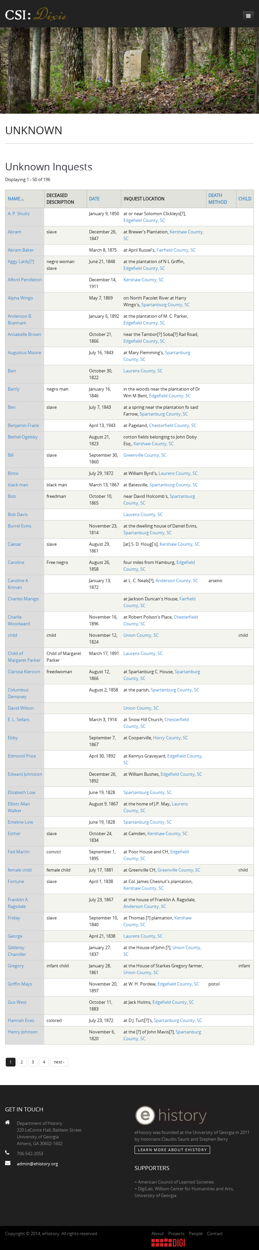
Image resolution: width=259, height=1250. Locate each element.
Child (244, 199)
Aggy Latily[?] (21, 261)
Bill (10, 455)
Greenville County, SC (144, 455)
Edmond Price (22, 756)
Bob (12, 496)
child (12, 635)
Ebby (13, 738)
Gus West (17, 1002)
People (196, 1233)
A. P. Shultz (19, 213)
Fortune (16, 881)
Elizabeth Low (21, 792)
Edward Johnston (25, 774)
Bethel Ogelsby (23, 437)
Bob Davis (18, 514)
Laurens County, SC (143, 371)
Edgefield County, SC (144, 220)
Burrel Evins (19, 526)
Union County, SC (141, 635)
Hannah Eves (21, 1020)
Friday (14, 918)
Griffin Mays (20, 984)
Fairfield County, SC (176, 250)
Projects (176, 1233)
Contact (215, 1233)
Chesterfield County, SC (172, 425)
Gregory (16, 966)
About (157, 1233)
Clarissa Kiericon (24, 672)
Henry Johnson (23, 1032)
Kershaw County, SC (143, 280)
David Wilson (21, 708)
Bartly (14, 389)
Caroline (16, 562)
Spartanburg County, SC (165, 305)
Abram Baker (21, 250)
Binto (13, 473)
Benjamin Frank (23, 425)
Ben (12, 407)
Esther (14, 833)
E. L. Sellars (18, 719)
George (15, 936)
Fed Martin (19, 852)
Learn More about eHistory (172, 1149)
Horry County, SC (170, 738)
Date (94, 199)
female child (20, 870)
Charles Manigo (23, 599)
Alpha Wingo (20, 298)
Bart (12, 371)
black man (18, 485)
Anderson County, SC (176, 580)
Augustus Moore (24, 352)
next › (59, 1061)
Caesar (14, 544)
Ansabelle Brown (24, 334)
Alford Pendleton (25, 280)
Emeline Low (20, 822)
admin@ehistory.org (37, 1164)
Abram (14, 232)
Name (14, 199)
